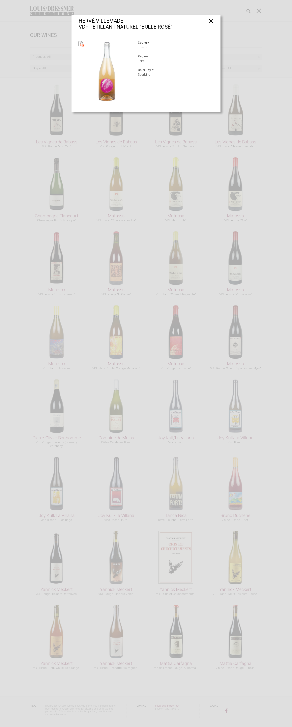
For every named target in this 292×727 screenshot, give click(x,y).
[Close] (211, 21)
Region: (143, 56)
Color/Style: (146, 70)
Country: (144, 42)
